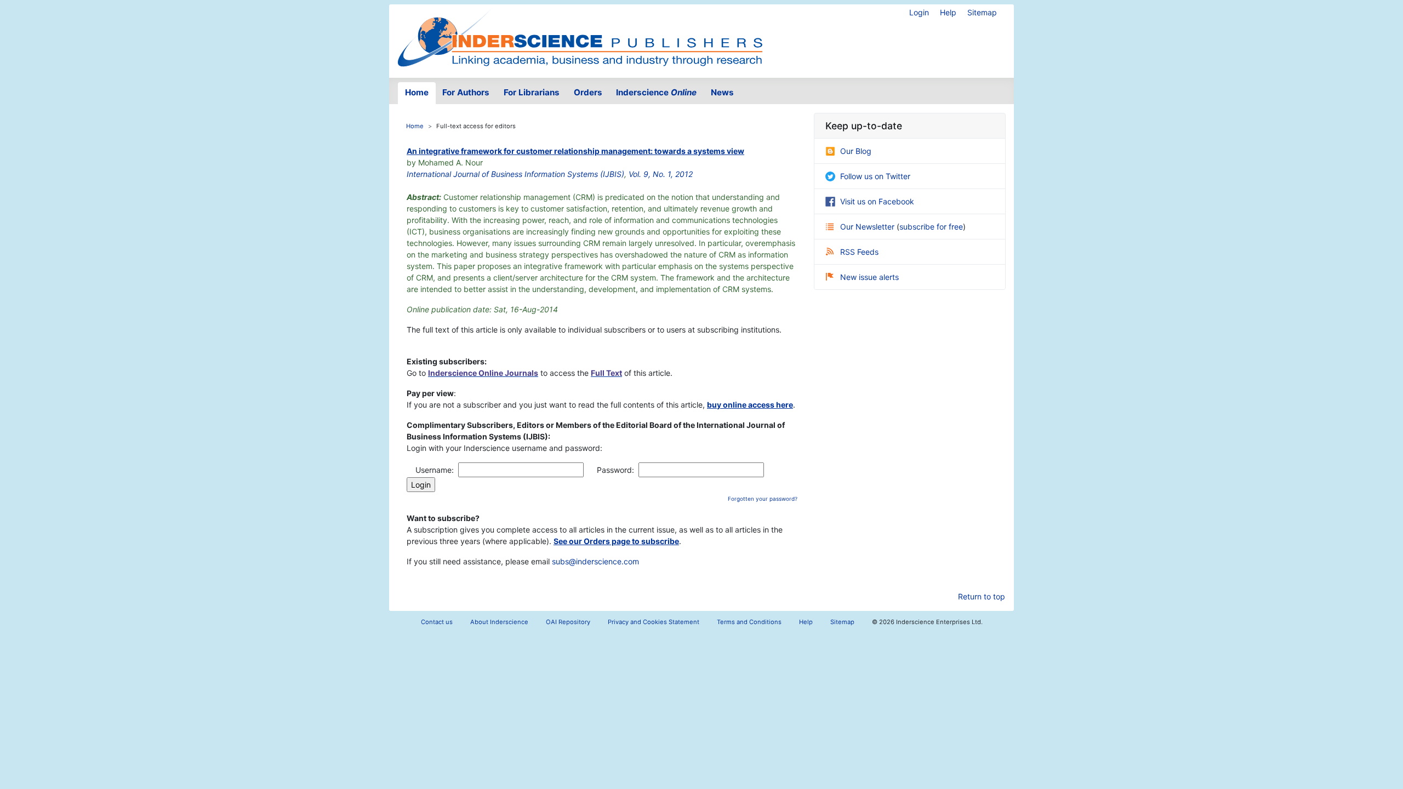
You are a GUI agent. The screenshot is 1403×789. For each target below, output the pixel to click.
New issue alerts (869, 277)
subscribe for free (931, 226)
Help (948, 12)
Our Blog (855, 151)
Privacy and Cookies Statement (653, 622)
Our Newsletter (868, 226)
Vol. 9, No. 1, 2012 (661, 174)
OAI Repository (568, 622)
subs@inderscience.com (595, 561)
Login (919, 12)
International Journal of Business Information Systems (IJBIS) (515, 174)
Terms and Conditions (749, 622)
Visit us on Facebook (877, 201)
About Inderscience (499, 622)
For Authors (465, 92)
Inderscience (656, 92)
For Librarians (532, 92)
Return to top (981, 596)
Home (417, 92)
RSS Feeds (859, 251)
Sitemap (982, 12)
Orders (588, 92)
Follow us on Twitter (875, 176)
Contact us (437, 622)
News (722, 92)
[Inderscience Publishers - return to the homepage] (579, 36)
